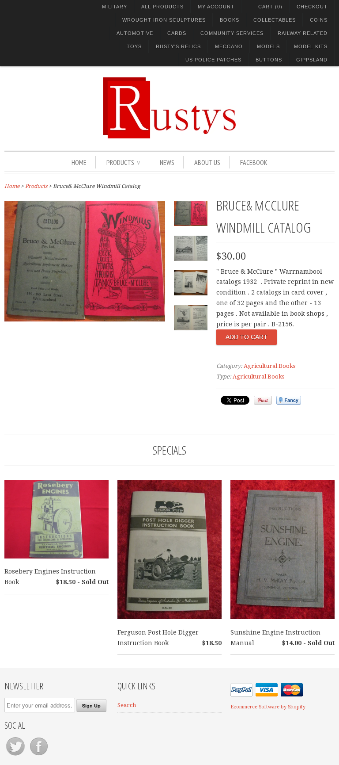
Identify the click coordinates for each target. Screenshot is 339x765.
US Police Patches (213, 59)
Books (229, 20)
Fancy (288, 400)
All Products (162, 6)
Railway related (303, 33)
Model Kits (311, 46)
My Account (216, 6)
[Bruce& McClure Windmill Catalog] (84, 319)
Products (123, 162)
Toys (134, 46)
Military (114, 6)
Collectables (274, 20)
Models (268, 46)
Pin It (263, 400)
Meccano (229, 46)
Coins (319, 20)
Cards (176, 33)
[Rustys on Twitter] (16, 755)
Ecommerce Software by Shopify (267, 707)
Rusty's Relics (178, 46)
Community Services (232, 33)
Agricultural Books (269, 366)
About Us (207, 162)
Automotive (135, 33)
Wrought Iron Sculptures (164, 20)
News (167, 162)
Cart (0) (270, 6)
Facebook (253, 162)
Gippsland (312, 59)
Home (79, 162)
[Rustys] (169, 109)
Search (126, 705)
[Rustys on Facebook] (39, 755)
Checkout (312, 6)
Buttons (269, 59)
